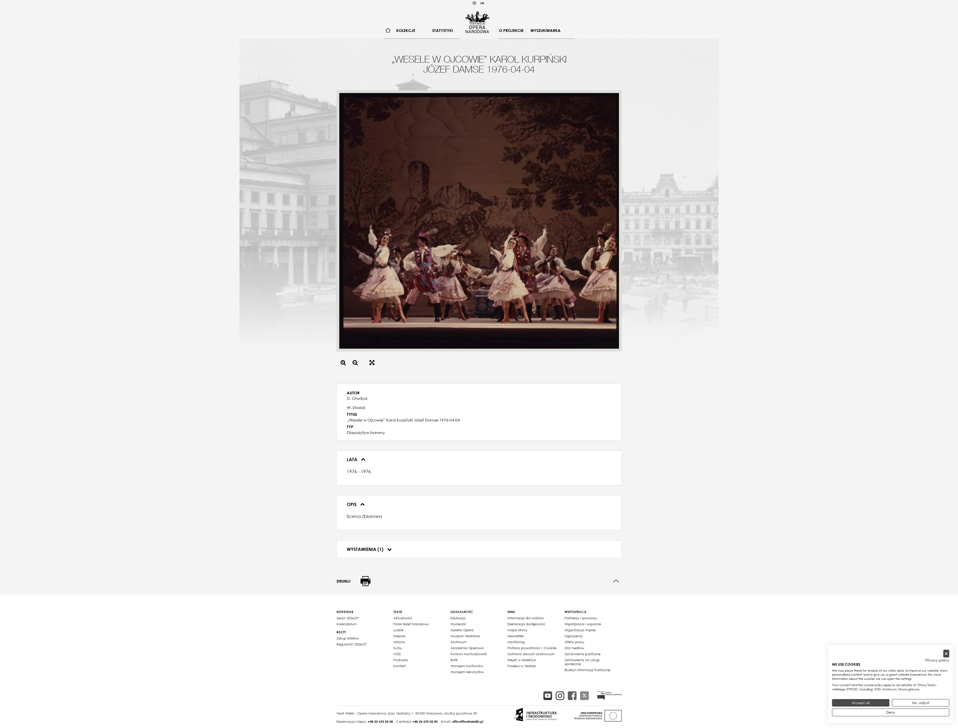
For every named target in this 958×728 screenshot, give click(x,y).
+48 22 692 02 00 (425, 722)
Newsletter (515, 636)
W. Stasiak (356, 407)
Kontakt (399, 666)
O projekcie (511, 30)
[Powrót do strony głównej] (477, 22)
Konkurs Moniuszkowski (469, 654)
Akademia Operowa (467, 648)
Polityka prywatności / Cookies (532, 648)
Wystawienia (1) (366, 549)
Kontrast (474, 3)
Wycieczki (458, 624)
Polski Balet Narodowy (411, 624)
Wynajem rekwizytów (467, 672)
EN (482, 3)
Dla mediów (574, 648)
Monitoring (516, 642)
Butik (454, 660)
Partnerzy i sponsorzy (581, 618)
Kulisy (397, 648)
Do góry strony (616, 581)
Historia (399, 642)
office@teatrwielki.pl (467, 722)
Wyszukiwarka (545, 30)
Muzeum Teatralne (465, 636)
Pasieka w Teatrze (521, 666)
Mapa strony (517, 630)
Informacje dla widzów (525, 618)
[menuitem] (388, 30)
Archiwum (459, 642)
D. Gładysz (357, 398)
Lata (353, 459)
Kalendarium (347, 624)
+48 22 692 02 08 (380, 722)
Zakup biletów (348, 638)
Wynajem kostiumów (467, 666)
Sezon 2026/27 (348, 618)
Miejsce (399, 636)
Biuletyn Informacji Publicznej (587, 670)
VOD (397, 654)
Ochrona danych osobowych (531, 654)
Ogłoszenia (574, 636)
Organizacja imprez (580, 630)
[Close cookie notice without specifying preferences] (946, 653)
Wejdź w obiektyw (521, 660)
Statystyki (442, 30)
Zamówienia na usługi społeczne (582, 662)
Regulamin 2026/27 (351, 644)
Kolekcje (405, 30)
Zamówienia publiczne (582, 654)
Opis (352, 504)
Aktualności (402, 618)
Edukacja (458, 618)
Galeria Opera (462, 630)
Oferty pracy (574, 642)
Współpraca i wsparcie (583, 624)
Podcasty (400, 660)
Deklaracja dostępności (526, 624)
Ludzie (398, 630)
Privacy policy (937, 660)
